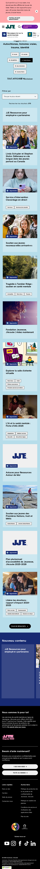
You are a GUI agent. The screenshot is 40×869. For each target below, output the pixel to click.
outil (19, 381)
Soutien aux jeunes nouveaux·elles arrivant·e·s (19, 244)
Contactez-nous (7, 801)
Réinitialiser (28, 79)
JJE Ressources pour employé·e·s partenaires (18, 113)
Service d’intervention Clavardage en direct (17, 198)
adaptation (10, 433)
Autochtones (11, 523)
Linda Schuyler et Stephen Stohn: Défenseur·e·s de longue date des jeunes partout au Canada (19, 157)
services (10, 207)
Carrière (4, 793)
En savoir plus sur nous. (16, 727)
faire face (20, 294)
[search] (19, 27)
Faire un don (6, 789)
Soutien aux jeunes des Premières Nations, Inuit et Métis (19, 516)
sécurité (10, 437)
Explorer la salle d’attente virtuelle (18, 371)
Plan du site (25, 816)
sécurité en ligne (21, 437)
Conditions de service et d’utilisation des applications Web (29, 809)
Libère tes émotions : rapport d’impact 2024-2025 (18, 603)
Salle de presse (7, 797)
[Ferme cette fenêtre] (36, 11)
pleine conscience (12, 384)
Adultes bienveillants (13, 613)
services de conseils (22, 207)
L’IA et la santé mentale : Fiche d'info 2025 (18, 424)
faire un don (11, 610)
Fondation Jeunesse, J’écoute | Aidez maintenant (20, 330)
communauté (22, 610)
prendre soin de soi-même (15, 387)
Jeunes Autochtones (24, 523)
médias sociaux (21, 433)
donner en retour (28, 613)
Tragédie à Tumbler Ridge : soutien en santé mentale (19, 285)
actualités (10, 294)
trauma (29, 294)
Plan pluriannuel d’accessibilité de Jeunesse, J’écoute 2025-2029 (20, 562)
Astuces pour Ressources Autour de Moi (18, 473)
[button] (30, 27)
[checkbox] (15, 54)
